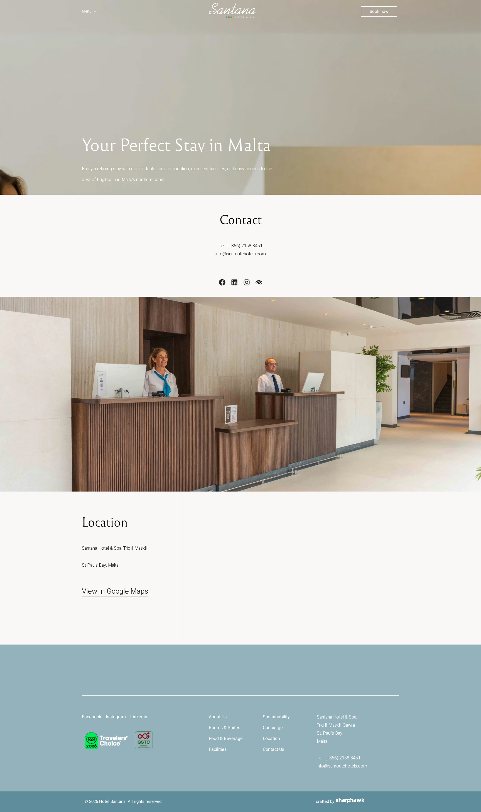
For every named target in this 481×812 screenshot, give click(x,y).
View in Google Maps (115, 591)
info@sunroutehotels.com (240, 254)
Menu (87, 11)
